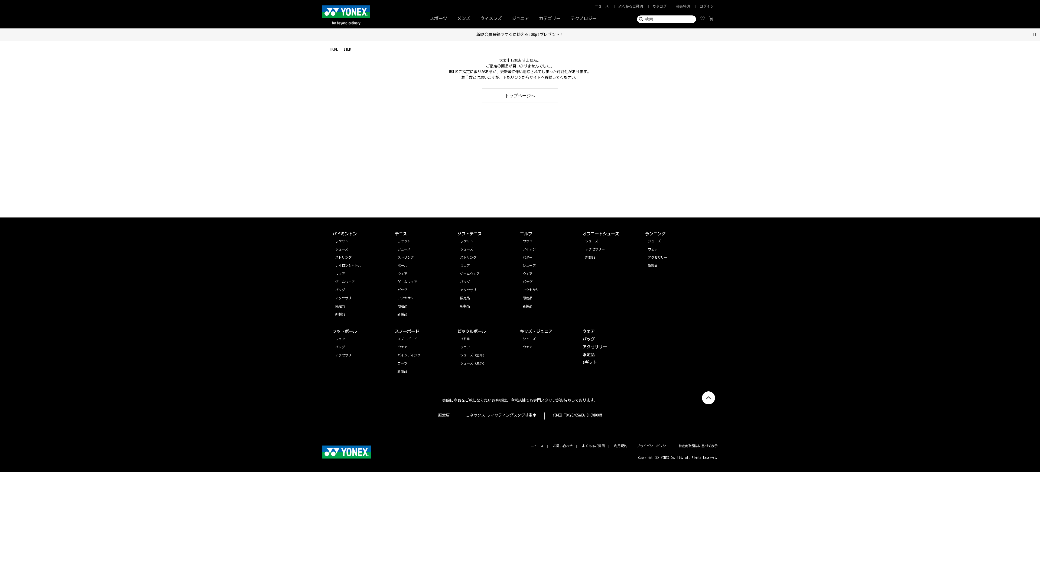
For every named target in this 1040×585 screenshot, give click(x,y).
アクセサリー (657, 257)
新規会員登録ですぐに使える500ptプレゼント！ (520, 34)
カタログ (659, 6)
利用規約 (620, 445)
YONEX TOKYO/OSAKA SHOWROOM (577, 415)
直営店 (444, 415)
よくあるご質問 (630, 6)
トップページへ (520, 95)
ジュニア (520, 18)
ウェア (653, 249)
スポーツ (438, 18)
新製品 (653, 265)
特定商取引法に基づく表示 (698, 445)
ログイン (707, 6)
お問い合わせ (563, 445)
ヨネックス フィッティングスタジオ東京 (501, 415)
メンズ (463, 18)
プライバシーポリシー (653, 445)
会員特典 (683, 6)
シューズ (654, 241)
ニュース (602, 6)
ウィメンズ (491, 18)
